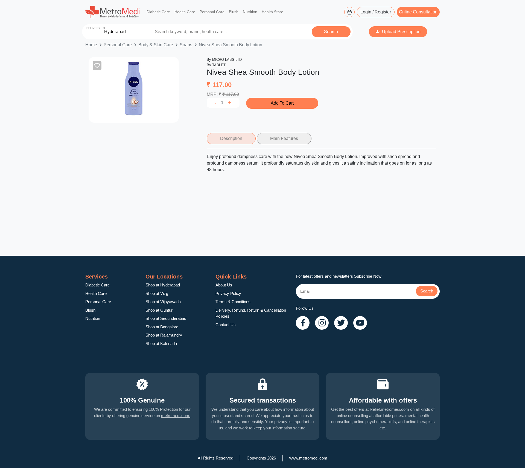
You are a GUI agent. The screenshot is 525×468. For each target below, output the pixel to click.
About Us (223, 285)
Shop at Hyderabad (162, 285)
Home (91, 44)
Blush (233, 12)
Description (231, 138)
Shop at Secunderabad (165, 318)
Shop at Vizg (156, 293)
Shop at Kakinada (161, 343)
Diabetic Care (158, 12)
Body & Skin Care (155, 44)
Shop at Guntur (159, 310)
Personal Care (212, 12)
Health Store (272, 12)
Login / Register (375, 12)
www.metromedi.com (308, 458)
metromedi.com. (175, 415)
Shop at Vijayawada (163, 301)
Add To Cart (282, 103)
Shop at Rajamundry (163, 335)
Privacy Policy (228, 293)
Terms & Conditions (232, 301)
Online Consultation (418, 12)
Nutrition (250, 12)
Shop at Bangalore (161, 327)
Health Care (184, 12)
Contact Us (225, 324)
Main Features (284, 138)
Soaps (186, 44)
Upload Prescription (401, 31)
